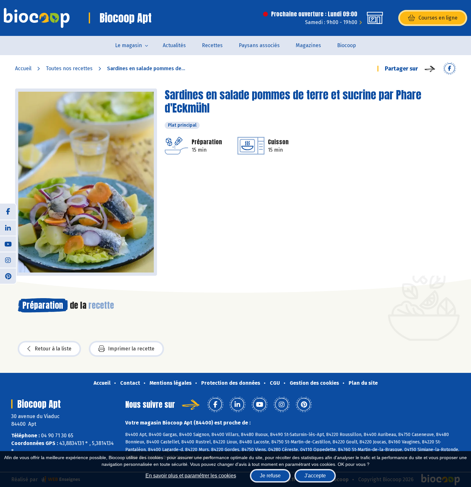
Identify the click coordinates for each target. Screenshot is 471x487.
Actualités (174, 45)
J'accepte (315, 475)
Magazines (308, 45)
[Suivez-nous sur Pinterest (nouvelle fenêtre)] (8, 276)
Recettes (212, 45)
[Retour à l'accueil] (37, 18)
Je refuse (270, 475)
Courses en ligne (438, 18)
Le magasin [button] (128, 45)
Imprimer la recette (131, 349)
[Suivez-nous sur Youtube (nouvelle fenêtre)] (8, 244)
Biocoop (346, 45)
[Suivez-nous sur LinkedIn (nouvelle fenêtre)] (8, 228)
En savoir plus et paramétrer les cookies (190, 475)
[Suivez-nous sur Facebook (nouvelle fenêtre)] (8, 212)
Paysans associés (259, 45)
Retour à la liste (53, 349)
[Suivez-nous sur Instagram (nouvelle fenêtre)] (8, 260)
